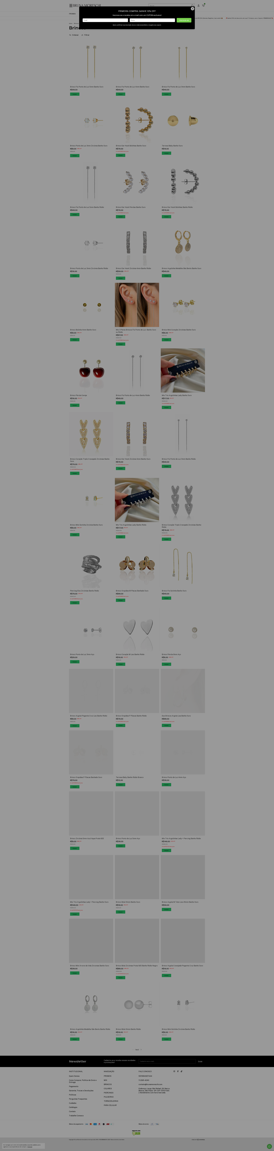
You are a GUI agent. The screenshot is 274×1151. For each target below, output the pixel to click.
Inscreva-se (184, 20)
